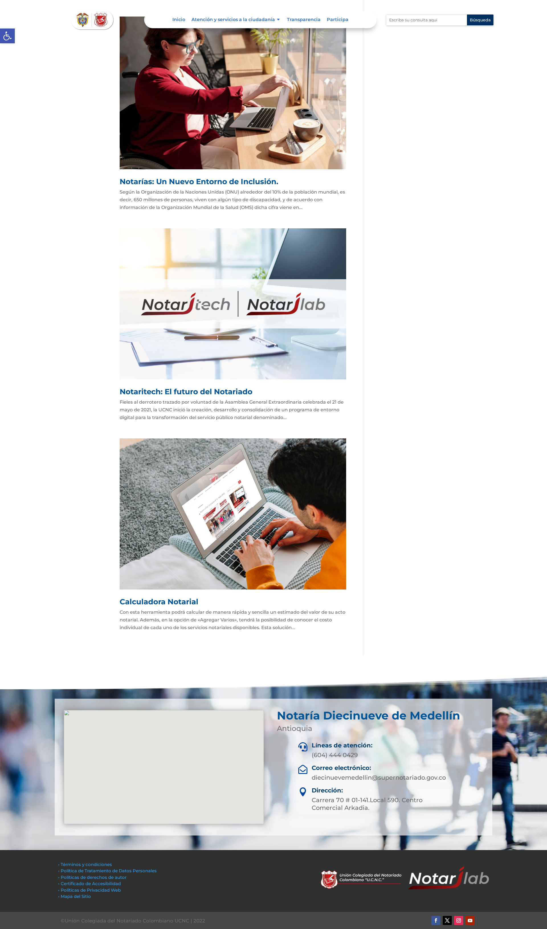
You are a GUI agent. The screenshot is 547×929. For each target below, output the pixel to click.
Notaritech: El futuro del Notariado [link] (186, 391)
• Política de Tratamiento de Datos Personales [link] (107, 870)
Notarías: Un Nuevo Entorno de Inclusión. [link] (199, 181)
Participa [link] (337, 20)
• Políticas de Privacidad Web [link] (89, 890)
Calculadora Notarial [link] (159, 601)
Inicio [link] (178, 20)
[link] (7, 36)
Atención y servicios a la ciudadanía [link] (233, 20)
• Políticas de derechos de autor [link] (92, 877)
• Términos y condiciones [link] (85, 864)
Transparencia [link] (304, 20)
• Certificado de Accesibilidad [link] (89, 883)
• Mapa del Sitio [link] (75, 896)
